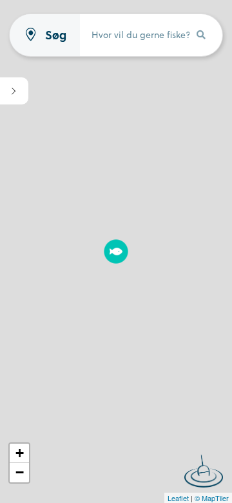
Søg (55, 35)
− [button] (19, 472)
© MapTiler (212, 498)
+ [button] (19, 453)
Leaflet (178, 498)
